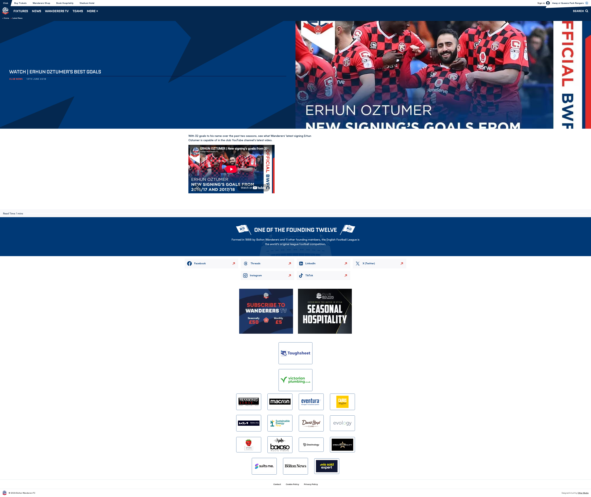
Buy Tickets (20, 3)
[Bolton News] (295, 466)
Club (5, 3)
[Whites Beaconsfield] (248, 445)
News (36, 11)
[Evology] (342, 423)
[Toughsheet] (295, 353)
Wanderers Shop (41, 3)
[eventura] (311, 402)
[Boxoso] (279, 444)
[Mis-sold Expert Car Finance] (326, 466)
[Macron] (279, 402)
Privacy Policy (311, 484)
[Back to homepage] (5, 11)
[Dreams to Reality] (342, 445)
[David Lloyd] (311, 423)
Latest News (17, 18)
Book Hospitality (64, 3)
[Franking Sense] (248, 402)
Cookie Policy (292, 484)
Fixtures (20, 11)
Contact (277, 484)
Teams (77, 11)
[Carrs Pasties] (342, 402)
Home (6, 18)
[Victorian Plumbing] (295, 380)
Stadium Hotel (87, 3)
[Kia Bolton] (248, 423)
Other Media (583, 493)
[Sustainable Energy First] (279, 423)
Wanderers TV (57, 11)
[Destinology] (311, 445)
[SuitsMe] (264, 466)
